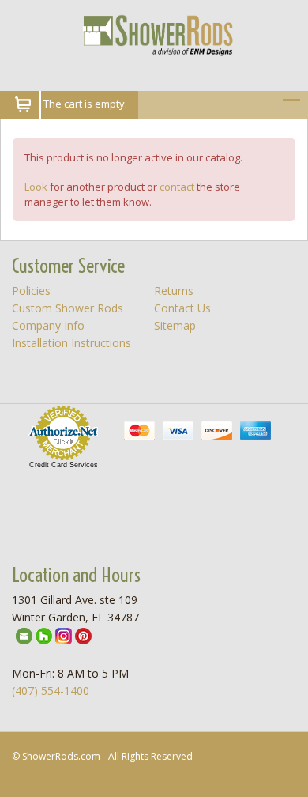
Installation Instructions (71, 342)
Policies (31, 290)
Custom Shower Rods (67, 307)
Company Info (48, 325)
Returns (173, 290)
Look (35, 186)
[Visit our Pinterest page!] (83, 634)
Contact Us (182, 307)
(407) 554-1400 (50, 690)
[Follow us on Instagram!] (63, 634)
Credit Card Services (63, 465)
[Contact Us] (24, 634)
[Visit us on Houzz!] (44, 634)
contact (177, 186)
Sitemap (175, 325)
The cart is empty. (85, 103)
